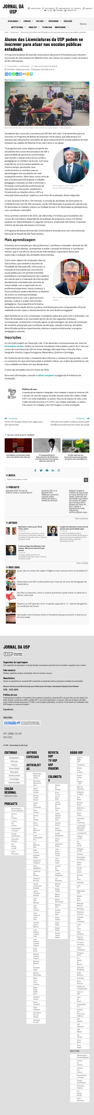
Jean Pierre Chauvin (36, 908)
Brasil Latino (79, 814)
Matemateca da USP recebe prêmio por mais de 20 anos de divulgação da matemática (52, 583)
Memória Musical (80, 904)
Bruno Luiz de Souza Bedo (57, 796)
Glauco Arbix (57, 840)
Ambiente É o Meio (80, 793)
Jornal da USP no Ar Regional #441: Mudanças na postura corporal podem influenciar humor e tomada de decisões (49, 495)
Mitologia (80, 909)
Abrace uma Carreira (79, 770)
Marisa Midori (57, 895)
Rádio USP (33, 27)
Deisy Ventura (36, 811)
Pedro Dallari (57, 924)
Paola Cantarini (36, 1003)
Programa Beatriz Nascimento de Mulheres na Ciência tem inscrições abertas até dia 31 (47, 458)
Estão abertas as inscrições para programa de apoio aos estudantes (75, 457)
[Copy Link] (27, 74)
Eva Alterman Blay (36, 845)
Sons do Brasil (79, 999)
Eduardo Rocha (58, 824)
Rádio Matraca (80, 974)
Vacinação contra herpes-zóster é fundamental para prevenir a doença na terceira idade (52, 616)
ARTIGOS (31, 752)
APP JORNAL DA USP (12, 733)
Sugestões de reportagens (15, 662)
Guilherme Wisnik (58, 845)
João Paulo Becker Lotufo (57, 852)
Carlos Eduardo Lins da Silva (58, 816)
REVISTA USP (53, 754)
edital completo (46, 375)
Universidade (60, 27)
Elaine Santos (35, 824)
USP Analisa (79, 1020)
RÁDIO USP (76, 752)
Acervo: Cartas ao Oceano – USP (79, 779)
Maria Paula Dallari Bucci (35, 990)
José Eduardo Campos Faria (36, 933)
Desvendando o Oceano (16, 830)
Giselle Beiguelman (59, 834)
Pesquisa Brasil (80, 954)
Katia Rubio (35, 950)
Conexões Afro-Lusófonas (81, 820)
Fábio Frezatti (36, 851)
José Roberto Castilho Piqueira (36, 942)
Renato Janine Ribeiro (57, 935)
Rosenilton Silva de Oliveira (37, 1015)
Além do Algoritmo (80, 788)
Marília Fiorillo (57, 890)
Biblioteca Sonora (80, 809)
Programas (81, 765)
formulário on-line (14, 346)
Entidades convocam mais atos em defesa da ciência (18, 456)
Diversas (80, 854)
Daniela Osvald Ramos (35, 798)
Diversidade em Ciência (81, 858)
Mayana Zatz (58, 906)
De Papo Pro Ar (79, 843)
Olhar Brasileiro (80, 933)
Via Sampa (79, 1036)
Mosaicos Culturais (80, 913)
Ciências (27, 21)
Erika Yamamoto (16, 80)
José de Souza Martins (36, 925)
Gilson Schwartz (58, 829)
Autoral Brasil (79, 804)
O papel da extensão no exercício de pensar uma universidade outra (74, 528)
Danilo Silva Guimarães (37, 805)
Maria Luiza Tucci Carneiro (36, 981)
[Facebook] (6, 74)
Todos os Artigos (82, 563)
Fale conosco (9, 670)
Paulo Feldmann (36, 1008)
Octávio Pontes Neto (58, 912)
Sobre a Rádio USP (79, 759)
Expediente (8, 709)
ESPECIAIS (32, 757)
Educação (68, 21)
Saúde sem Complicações (82, 987)
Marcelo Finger (58, 885)
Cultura (39, 21)
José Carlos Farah (57, 861)
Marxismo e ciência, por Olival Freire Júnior (30, 528)
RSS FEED (7, 737)
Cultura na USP (79, 837)
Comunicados (12, 66)
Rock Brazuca (80, 982)
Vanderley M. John (36, 1021)
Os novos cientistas (80, 943)
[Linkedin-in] (53, 470)
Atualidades (13, 21)
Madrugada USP (81, 892)
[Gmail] (24, 74)
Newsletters (9, 678)
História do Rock (80, 877)
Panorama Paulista (15, 840)
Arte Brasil (79, 798)
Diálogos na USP (80, 850)
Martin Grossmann (59, 901)
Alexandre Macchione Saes (37, 783)
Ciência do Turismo (14, 816)
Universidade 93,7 (81, 1005)
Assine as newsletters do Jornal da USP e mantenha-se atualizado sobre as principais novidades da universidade (43, 681)
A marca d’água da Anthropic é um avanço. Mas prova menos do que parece (31, 548)
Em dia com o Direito (79, 870)
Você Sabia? (79, 1046)
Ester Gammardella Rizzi (38, 837)
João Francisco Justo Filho (36, 916)
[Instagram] (59, 470)
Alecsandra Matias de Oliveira (37, 776)
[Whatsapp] (13, 74)
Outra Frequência (81, 949)
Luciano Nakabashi (59, 874)
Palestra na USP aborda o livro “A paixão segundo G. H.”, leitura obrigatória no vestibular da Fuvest (52, 605)
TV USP (52, 760)
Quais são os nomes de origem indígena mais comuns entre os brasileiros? (52, 570)
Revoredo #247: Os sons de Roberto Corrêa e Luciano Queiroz (19, 491)
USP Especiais (80, 1025)
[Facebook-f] (35, 470)
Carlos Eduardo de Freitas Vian (58, 806)
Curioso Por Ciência (14, 823)
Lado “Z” (79, 887)
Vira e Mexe (79, 1041)
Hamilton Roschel (36, 880)
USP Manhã (79, 1031)
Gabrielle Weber (36, 856)
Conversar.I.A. (82, 833)
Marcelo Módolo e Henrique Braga (36, 965)
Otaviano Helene (36, 998)
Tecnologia (47, 27)
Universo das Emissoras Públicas (80, 1013)
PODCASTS (11, 803)
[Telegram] (20, 74)
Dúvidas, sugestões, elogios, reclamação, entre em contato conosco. (27, 673)
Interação (80, 882)
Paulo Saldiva (57, 918)
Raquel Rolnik (57, 929)
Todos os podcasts (81, 518)
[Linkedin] (17, 74)
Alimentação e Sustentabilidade (17, 810)
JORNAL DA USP (13, 9)
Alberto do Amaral (57, 787)
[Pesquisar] (86, 480)
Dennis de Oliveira (35, 818)
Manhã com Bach (79, 898)
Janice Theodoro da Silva (36, 893)
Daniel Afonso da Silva (36, 790)
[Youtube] (47, 470)
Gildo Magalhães (37, 867)
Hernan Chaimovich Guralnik (37, 886)
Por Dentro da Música (79, 961)
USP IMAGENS (53, 766)
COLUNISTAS (55, 778)
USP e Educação (14, 853)
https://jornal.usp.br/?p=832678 (45, 66)
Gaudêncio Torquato (37, 862)
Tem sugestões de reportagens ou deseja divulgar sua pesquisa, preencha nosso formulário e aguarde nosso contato (44, 665)
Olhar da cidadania (80, 938)
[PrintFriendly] (31, 74)
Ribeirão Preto (11, 796)
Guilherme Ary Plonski (36, 873)
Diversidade (54, 21)
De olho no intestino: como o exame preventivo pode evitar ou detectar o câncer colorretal (52, 594)
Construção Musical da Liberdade (81, 828)
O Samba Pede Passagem (80, 919)
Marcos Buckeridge (37, 974)
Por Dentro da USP (13, 846)
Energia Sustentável (15, 835)
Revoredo (80, 978)
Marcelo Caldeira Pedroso (36, 956)
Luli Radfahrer (58, 880)
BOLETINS (74, 1050)
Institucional (17, 27)
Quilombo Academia (80, 969)
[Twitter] (10, 74)
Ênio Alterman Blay (36, 830)
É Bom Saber (79, 864)
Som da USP (79, 993)
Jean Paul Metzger (36, 900)
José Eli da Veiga (58, 868)
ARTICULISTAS (33, 767)
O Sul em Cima (79, 927)
